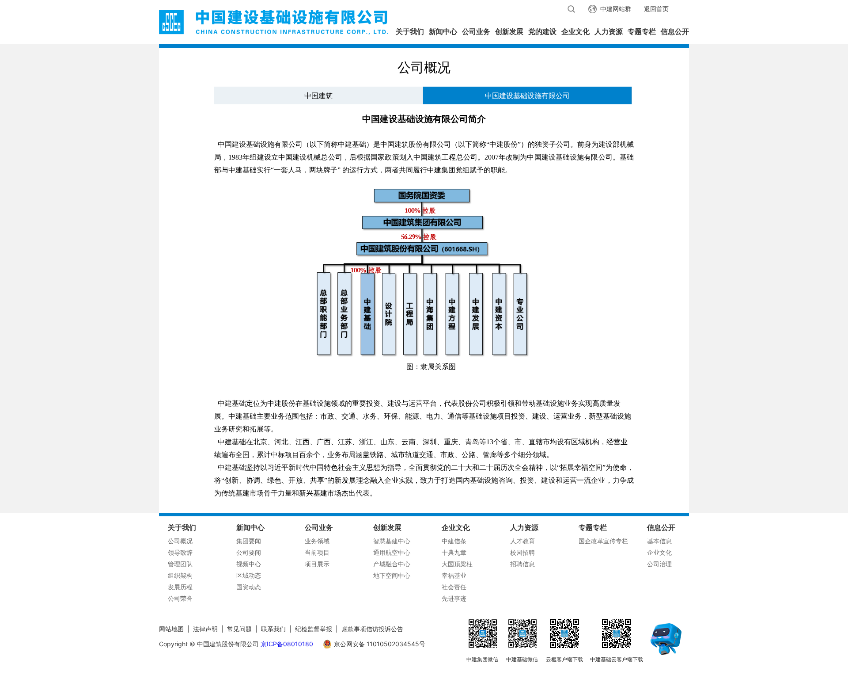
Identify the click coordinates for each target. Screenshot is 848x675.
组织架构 (180, 575)
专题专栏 (642, 31)
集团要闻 (248, 541)
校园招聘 (522, 552)
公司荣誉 (180, 598)
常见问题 (239, 629)
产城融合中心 (391, 564)
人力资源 (608, 31)
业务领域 (317, 541)
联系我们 (273, 629)
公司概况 (180, 541)
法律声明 (205, 629)
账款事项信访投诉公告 (372, 629)
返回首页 (656, 8)
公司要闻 (248, 552)
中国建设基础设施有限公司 (527, 95)
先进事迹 (454, 598)
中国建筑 (318, 95)
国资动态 (248, 587)
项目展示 (317, 564)
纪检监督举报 (313, 629)
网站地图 (171, 629)
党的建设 (542, 31)
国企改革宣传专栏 (603, 541)
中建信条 (454, 541)
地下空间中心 (391, 575)
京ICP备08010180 (287, 644)
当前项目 (317, 552)
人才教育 (522, 541)
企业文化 (575, 31)
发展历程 (180, 587)
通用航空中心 (391, 552)
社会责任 (454, 587)
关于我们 (410, 31)
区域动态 (248, 575)
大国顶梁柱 (457, 564)
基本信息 (659, 541)
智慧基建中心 (391, 541)
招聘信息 (522, 564)
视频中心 (248, 564)
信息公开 (675, 31)
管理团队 (180, 564)
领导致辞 (180, 552)
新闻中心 (443, 31)
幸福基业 (454, 575)
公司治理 (659, 564)
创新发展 (509, 31)
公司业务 (476, 31)
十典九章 (454, 552)
